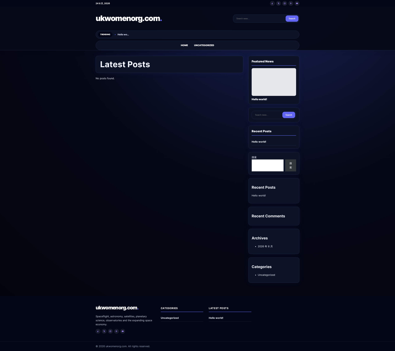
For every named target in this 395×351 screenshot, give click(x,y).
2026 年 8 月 (265, 246)
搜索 (254, 157)
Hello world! (259, 141)
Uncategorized (204, 45)
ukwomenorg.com (129, 18)
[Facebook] (272, 3)
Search (292, 18)
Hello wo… (123, 34)
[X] (278, 3)
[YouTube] (297, 3)
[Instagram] (284, 3)
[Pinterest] (291, 3)
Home (184, 45)
